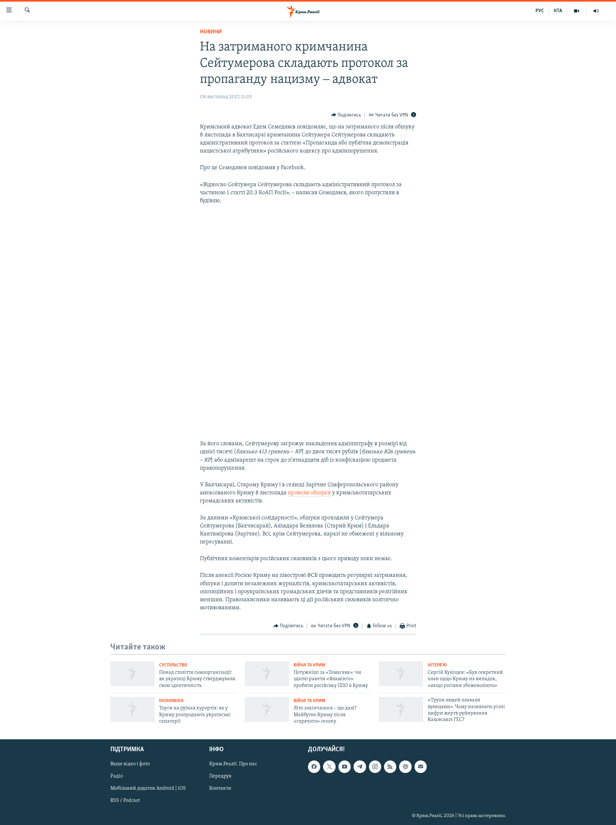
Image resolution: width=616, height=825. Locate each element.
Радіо (116, 776)
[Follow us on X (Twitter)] (329, 767)
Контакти (220, 788)
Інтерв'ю (437, 665)
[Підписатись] (421, 767)
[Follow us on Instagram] (375, 767)
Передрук (220, 776)
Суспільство (173, 665)
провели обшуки (309, 493)
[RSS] (390, 767)
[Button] (346, 115)
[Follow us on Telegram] (360, 767)
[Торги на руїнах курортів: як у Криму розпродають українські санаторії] (132, 709)
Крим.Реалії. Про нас (233, 764)
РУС (539, 10)
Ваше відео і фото (130, 764)
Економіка (171, 701)
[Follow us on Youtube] (344, 767)
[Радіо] (596, 10)
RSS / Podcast (125, 800)
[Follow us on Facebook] (314, 767)
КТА (558, 10)
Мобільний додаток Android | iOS (148, 788)
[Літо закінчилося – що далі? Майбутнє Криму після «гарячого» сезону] (267, 709)
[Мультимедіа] (576, 10)
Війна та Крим (309, 665)
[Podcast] (405, 767)
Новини (211, 32)
